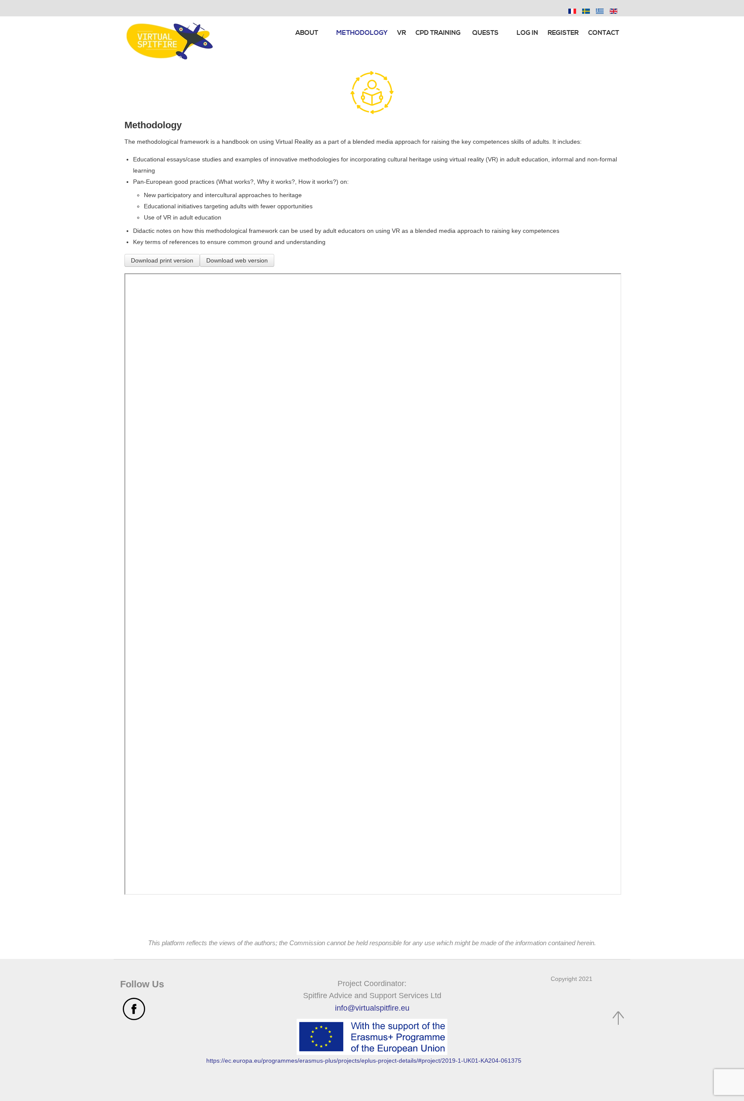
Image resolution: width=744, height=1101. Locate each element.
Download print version (162, 260)
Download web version (237, 260)
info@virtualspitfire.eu (372, 1008)
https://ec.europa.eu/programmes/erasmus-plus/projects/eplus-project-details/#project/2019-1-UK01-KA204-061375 (363, 1060)
